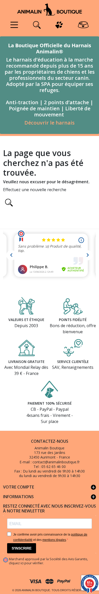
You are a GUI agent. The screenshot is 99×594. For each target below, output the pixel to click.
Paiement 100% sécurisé (50, 403)
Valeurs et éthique (26, 319)
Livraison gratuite (26, 361)
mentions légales (54, 540)
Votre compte (49, 487)
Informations (49, 496)
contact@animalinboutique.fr (56, 462)
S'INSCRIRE (21, 548)
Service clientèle (73, 361)
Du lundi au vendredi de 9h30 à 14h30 (54, 471)
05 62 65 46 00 (53, 466)
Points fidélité (73, 319)
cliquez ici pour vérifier (26, 563)
